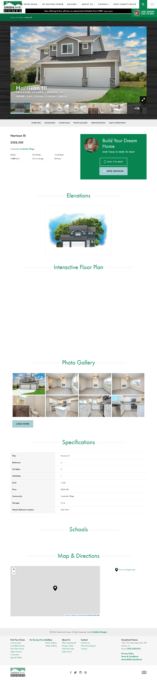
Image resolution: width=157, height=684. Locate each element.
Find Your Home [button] (27, 4)
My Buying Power (53, 4)
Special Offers (16, 657)
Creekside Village (27, 149)
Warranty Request (88, 645)
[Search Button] (143, 4)
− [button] (14, 572)
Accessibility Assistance (131, 659)
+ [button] (14, 569)
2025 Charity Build (124, 4)
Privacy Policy (127, 653)
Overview (36, 123)
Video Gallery (51, 645)
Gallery (48, 639)
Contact (84, 639)
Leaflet (67, 615)
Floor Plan (64, 123)
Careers (84, 648)
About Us (66, 639)
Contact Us (85, 642)
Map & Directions (117, 123)
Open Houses (16, 651)
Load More (22, 424)
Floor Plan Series (17, 648)
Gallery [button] (72, 4)
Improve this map (93, 615)
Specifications (98, 123)
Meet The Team (68, 648)
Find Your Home (17, 639)
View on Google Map (126, 569)
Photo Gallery (80, 123)
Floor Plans (19, 17)
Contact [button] (103, 4)
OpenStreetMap (83, 615)
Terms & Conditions (129, 656)
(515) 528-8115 (134, 648)
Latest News (67, 651)
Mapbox (74, 615)
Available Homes (17, 645)
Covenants (14, 654)
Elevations (50, 123)
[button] (143, 4)
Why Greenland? (69, 642)
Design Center (67, 645)
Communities (15, 642)
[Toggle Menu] (152, 4)
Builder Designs (100, 632)
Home (12, 17)
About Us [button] (87, 4)
